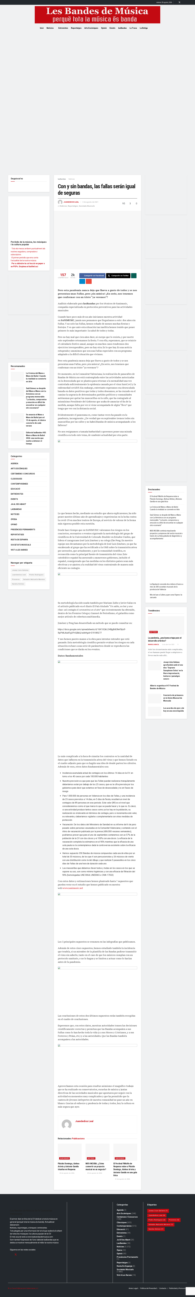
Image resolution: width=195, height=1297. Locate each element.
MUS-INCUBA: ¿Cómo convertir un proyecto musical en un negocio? (96, 1166)
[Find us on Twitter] (179, 2)
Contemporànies (19, 484)
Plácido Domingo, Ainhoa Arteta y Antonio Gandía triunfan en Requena (68, 1166)
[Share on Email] (89, 281)
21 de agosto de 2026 (122, 1179)
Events (112, 28)
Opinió (104, 28)
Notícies (50, 28)
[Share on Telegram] (82, 281)
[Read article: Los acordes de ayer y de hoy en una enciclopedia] (154, 711)
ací (36, 266)
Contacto (162, 1288)
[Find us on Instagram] (183, 2)
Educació (15, 489)
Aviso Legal (133, 1288)
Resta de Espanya (19, 540)
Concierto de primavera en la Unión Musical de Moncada (173, 698)
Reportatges (76, 28)
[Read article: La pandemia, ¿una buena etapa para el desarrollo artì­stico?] (166, 625)
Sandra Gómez (18, 584)
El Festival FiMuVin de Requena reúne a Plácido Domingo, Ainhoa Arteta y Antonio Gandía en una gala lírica (125, 1169)
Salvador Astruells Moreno (34, 579)
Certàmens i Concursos (23, 474)
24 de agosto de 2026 (66, 1173)
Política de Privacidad (148, 1288)
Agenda (14, 463)
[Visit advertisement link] (97, 103)
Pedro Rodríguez (36, 575)
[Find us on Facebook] (176, 2)
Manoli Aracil (153, 644)
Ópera (14, 519)
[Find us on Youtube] (186, 2)
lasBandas (122, 28)
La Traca (133, 28)
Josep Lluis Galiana (20, 570)
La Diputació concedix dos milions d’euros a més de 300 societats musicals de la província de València (166, 586)
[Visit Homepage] (97, 14)
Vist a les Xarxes (19, 550)
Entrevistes (63, 28)
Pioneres (16, 579)
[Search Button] (154, 28)
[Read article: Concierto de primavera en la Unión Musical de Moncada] (154, 698)
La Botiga (144, 28)
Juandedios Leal (71, 202)
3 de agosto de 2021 (90, 202)
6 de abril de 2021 (168, 644)
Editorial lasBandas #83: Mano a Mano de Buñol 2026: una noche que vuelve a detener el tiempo (36, 438)
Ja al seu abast (18, 504)
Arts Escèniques (91, 28)
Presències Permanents (23, 529)
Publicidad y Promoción (178, 1288)
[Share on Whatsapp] (133, 275)
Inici (42, 28)
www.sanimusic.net (72, 888)
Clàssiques (64, 1158)
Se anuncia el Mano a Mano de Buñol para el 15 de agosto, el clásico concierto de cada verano (36, 420)
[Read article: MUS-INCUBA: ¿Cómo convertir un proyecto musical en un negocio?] (97, 1152)
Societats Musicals (87, 206)
